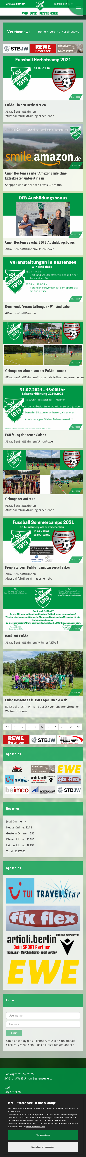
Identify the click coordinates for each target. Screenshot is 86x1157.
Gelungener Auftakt (20, 499)
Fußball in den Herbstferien (25, 105)
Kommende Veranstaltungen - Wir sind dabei (37, 306)
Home (42, 31)
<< (7, 727)
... (22, 727)
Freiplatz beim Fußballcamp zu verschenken (38, 567)
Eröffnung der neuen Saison (25, 435)
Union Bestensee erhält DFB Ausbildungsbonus (40, 242)
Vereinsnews (70, 31)
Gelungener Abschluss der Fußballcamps (35, 371)
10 (70, 727)
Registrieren (12, 1092)
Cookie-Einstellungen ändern (54, 1045)
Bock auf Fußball (17, 636)
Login (8, 1087)
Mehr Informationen (35, 1126)
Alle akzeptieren (43, 1135)
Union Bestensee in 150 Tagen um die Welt (36, 700)
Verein (54, 31)
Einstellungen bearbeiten (43, 1147)
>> (78, 727)
